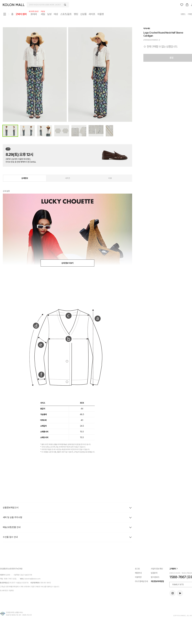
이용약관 (138, 577)
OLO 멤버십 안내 (141, 581)
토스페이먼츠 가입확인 (7, 591)
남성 (49, 14)
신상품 (83, 14)
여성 (56, 14)
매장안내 (138, 573)
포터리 (34, 14)
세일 (43, 14)
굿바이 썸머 (21, 14)
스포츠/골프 (66, 14)
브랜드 (183, 14)
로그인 (137, 569)
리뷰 (110, 178)
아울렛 (100, 14)
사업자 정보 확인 (157, 569)
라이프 (92, 14)
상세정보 (24, 178)
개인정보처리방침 (157, 581)
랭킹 (76, 14)
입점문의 (154, 573)
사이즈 (67, 178)
